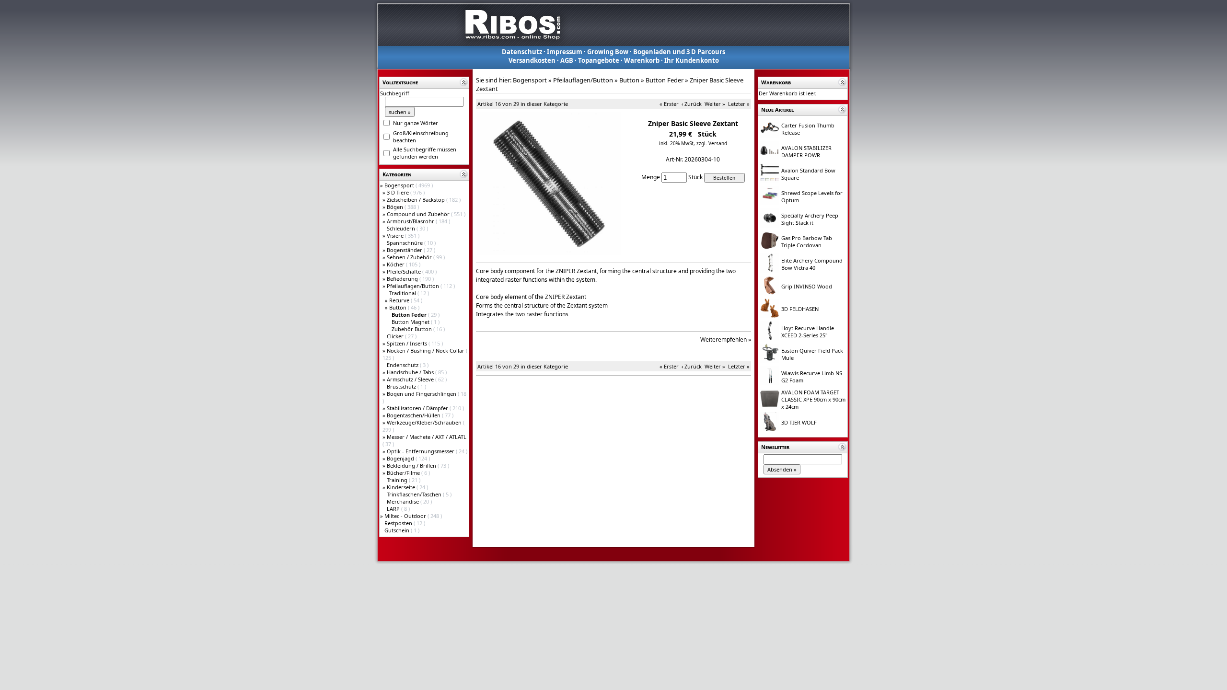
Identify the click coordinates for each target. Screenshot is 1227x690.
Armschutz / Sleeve (411, 379)
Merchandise (403, 501)
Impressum (564, 51)
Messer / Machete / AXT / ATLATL (426, 436)
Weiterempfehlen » (725, 339)
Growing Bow (607, 51)
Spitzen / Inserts (407, 343)
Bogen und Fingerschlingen (422, 393)
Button (398, 307)
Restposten (399, 523)
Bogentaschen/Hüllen (414, 415)
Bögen (396, 206)
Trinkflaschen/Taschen (415, 494)
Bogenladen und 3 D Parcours (679, 51)
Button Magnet (411, 321)
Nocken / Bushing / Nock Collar (426, 350)
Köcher (396, 264)
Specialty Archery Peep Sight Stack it (809, 219)
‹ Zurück (692, 103)
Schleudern (402, 228)
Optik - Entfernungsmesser (421, 451)
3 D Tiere (398, 192)
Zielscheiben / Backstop (416, 199)
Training (398, 479)
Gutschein (397, 530)
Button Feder (664, 80)
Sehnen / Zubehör (410, 257)
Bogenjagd (401, 458)
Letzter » (739, 103)
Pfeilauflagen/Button (413, 285)
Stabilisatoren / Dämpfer (418, 408)
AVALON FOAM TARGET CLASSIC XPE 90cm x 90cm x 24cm (813, 399)
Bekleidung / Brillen (412, 465)
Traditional (403, 293)
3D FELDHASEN (800, 308)
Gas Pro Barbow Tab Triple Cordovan (806, 241)
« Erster (669, 103)
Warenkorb (642, 60)
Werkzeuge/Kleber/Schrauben (425, 422)
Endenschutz (403, 364)
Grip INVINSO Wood (806, 286)
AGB (566, 60)
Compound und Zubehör (419, 214)
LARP (394, 508)
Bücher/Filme (404, 472)
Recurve (400, 300)
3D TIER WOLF (799, 422)
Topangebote (598, 60)
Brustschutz (402, 386)
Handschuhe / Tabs (411, 372)
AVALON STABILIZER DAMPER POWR (806, 151)
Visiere (396, 235)
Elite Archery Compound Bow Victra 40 (812, 264)
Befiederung (403, 278)
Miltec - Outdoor (406, 515)
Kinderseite (402, 487)
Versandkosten (532, 60)
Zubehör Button (412, 329)
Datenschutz (522, 51)
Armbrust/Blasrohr (411, 221)
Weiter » (715, 103)
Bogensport (400, 185)
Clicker (396, 336)
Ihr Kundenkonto (691, 60)
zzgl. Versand (711, 143)
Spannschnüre (405, 242)
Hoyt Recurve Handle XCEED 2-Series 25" (807, 331)
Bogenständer (405, 249)
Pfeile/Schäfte (404, 271)
